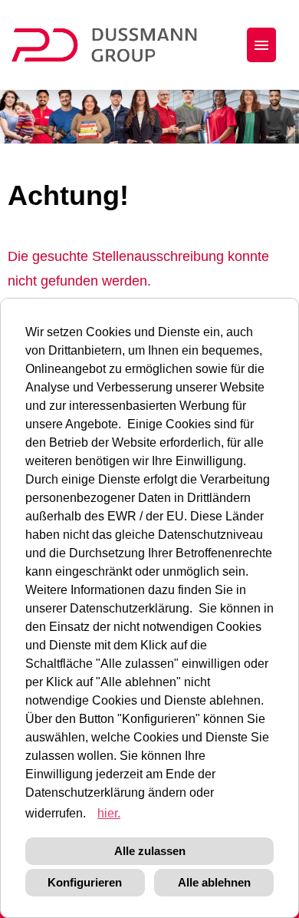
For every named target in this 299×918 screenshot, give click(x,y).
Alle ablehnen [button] (214, 882)
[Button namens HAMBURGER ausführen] (261, 45)
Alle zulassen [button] (150, 850)
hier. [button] (108, 813)
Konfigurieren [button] (85, 882)
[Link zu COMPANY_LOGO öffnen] (114, 45)
